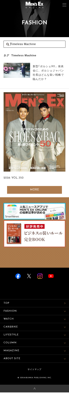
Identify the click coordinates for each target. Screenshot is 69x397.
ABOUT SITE (12, 358)
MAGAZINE (11, 350)
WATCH (9, 319)
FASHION (10, 311)
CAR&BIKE (11, 327)
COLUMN (10, 342)
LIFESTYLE (11, 334)
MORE (34, 189)
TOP (6, 303)
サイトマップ (34, 369)
